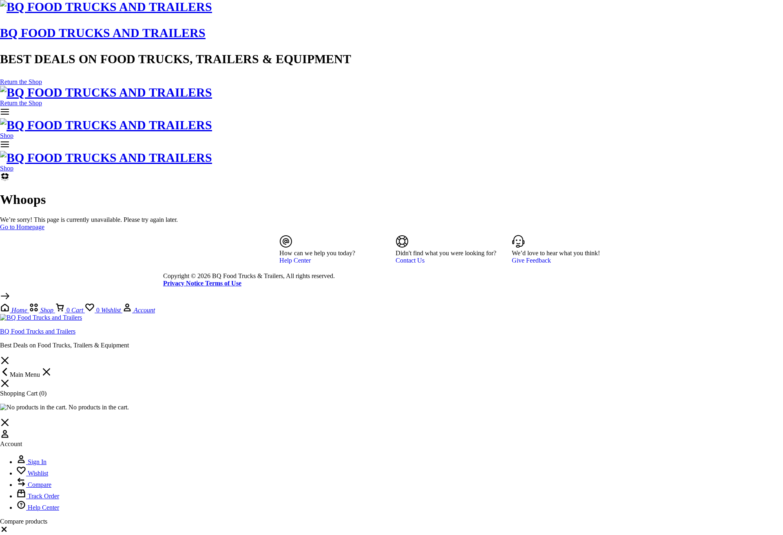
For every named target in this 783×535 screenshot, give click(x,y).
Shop (6, 135)
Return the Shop (21, 81)
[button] (4, 531)
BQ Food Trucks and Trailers (103, 33)
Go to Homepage (22, 226)
